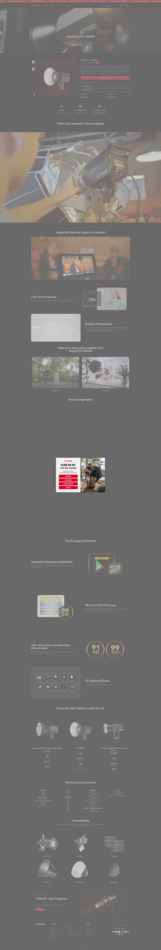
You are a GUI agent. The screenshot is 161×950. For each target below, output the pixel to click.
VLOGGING (68, 487)
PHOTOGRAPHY (68, 480)
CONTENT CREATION (68, 484)
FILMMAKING (68, 476)
